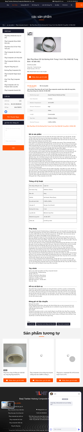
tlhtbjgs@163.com (59, 1)
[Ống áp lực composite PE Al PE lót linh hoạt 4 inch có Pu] (68, 355)
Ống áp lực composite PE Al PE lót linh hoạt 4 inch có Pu (68, 373)
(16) (13, 42)
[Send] (79, 429)
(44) (12, 80)
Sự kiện (57, 5)
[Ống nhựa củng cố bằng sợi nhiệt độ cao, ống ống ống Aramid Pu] (14, 355)
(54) (12, 85)
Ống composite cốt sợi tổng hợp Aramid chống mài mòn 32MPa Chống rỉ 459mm (41, 374)
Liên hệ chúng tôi (47, 5)
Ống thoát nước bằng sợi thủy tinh (46, 324)
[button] (11, 359)
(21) (13, 70)
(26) (13, 57)
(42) (13, 36)
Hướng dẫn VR (25, 5)
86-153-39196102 (73, 1)
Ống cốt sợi (31, 324)
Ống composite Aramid (22, 25)
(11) (12, 62)
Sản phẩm (15, 5)
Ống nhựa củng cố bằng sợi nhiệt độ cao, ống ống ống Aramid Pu (13, 373)
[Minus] (79, 394)
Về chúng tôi (35, 5)
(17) (13, 53)
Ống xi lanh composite (63, 324)
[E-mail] (6, 111)
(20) (13, 74)
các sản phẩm (10, 25)
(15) (13, 47)
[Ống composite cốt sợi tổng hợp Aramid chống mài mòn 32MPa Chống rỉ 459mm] (41, 355)
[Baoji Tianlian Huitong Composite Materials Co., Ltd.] (41, 393)
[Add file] (51, 429)
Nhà (8, 5)
